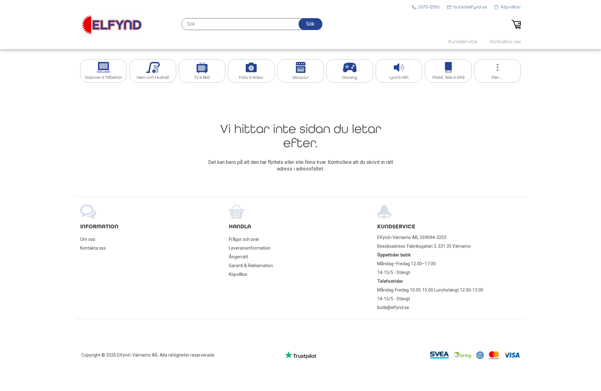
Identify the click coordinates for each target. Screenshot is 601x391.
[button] (310, 24)
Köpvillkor (238, 274)
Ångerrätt (238, 256)
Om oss (87, 239)
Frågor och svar (244, 239)
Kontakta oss (93, 248)
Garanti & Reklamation (251, 265)
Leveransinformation (249, 248)
